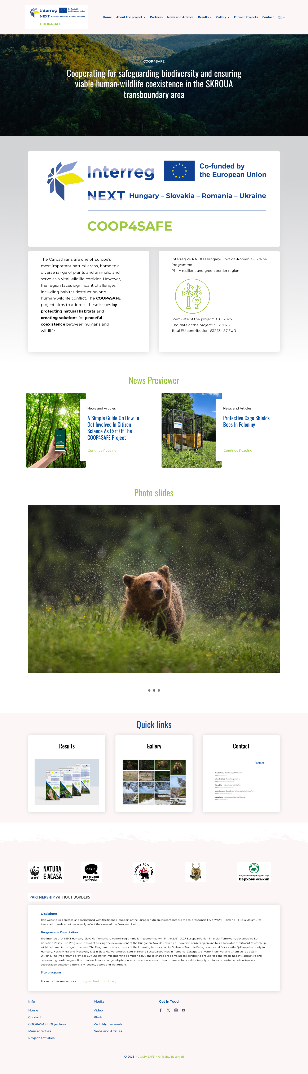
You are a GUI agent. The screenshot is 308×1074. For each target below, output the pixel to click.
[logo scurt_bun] (56, 7)
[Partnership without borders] (59, 895)
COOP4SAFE (146, 1056)
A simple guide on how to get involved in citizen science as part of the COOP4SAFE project (113, 428)
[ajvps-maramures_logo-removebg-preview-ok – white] (195, 864)
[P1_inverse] (193, 276)
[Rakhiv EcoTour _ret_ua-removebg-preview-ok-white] (144, 864)
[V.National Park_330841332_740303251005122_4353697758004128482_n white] (254, 864)
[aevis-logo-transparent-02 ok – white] (91, 864)
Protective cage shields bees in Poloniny (246, 421)
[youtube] (183, 1010)
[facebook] (160, 1010)
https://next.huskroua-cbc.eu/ (97, 981)
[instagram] (176, 1010)
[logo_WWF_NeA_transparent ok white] (46, 864)
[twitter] (168, 1010)
